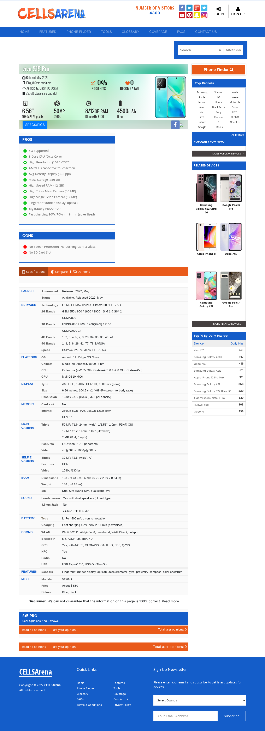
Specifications (35, 272)
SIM (44, 490)
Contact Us (206, 32)
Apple (202, 97)
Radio (45, 558)
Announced (49, 291)
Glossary (130, 32)
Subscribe (231, 716)
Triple (45, 424)
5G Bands (48, 343)
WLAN (45, 532)
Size (44, 390)
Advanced (233, 49)
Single (45, 457)
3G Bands (48, 324)
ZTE (202, 117)
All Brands (237, 135)
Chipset (46, 363)
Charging (47, 524)
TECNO (235, 117)
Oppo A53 (200, 364)
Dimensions (49, 478)
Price (44, 585)
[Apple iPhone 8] (206, 236)
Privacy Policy (122, 704)
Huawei (234, 97)
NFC (44, 551)
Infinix (202, 122)
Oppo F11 (199, 411)
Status (46, 297)
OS (43, 357)
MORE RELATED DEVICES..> (228, 324)
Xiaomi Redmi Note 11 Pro (209, 398)
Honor (218, 102)
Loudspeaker (50, 498)
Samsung (202, 92)
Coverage (158, 32)
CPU (44, 370)
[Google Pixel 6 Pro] (231, 188)
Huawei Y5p (201, 405)
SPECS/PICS (35, 125)
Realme (218, 117)
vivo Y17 (199, 350)
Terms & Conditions (89, 704)
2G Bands (48, 311)
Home (24, 32)
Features (47, 443)
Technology (49, 305)
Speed (45, 350)
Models (46, 579)
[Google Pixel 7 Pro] (231, 285)
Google (202, 127)
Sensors (47, 571)
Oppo (235, 107)
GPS (44, 545)
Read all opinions (34, 630)
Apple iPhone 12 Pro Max (209, 377)
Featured (48, 32)
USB (44, 564)
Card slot (47, 404)
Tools (106, 32)
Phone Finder (78, 32)
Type (44, 384)
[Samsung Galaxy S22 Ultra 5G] (206, 188)
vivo (202, 112)
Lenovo (202, 102)
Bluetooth (48, 538)
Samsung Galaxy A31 (207, 384)
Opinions (83, 272)
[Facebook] (175, 124)
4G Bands (48, 337)
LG (218, 97)
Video (45, 450)
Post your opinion (64, 630)
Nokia (234, 92)
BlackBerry (218, 107)
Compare (61, 272)
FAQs (181, 32)
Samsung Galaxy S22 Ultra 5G (212, 391)
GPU (44, 376)
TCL (218, 122)
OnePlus (235, 122)
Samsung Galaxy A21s (207, 371)
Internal (46, 410)
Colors (46, 592)
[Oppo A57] (231, 236)
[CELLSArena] (56, 14)
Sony (218, 112)
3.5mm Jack (49, 504)
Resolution (49, 396)
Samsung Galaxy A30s (208, 357)
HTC (234, 112)
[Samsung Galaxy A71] (206, 285)
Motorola (235, 102)
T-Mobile (218, 127)
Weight (46, 484)
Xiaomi (218, 92)
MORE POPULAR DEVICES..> (228, 153)
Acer (202, 107)
